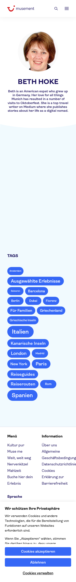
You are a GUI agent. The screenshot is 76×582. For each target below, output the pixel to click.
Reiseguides (23, 374)
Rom (48, 384)
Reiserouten (23, 384)
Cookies (48, 471)
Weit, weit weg (19, 458)
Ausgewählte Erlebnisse (35, 281)
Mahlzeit (14, 471)
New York (18, 364)
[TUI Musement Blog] (20, 8)
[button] (66, 8)
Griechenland (51, 311)
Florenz (51, 301)
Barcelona (36, 291)
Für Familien (21, 310)
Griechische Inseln (23, 320)
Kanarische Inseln (28, 343)
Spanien (22, 395)
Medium (30, 107)
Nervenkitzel (17, 464)
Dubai (33, 301)
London (19, 353)
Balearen (15, 291)
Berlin (15, 301)
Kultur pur (15, 445)
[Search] (54, 8)
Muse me (54, 152)
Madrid (39, 353)
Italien (20, 331)
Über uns (49, 445)
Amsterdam (15, 271)
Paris (41, 364)
